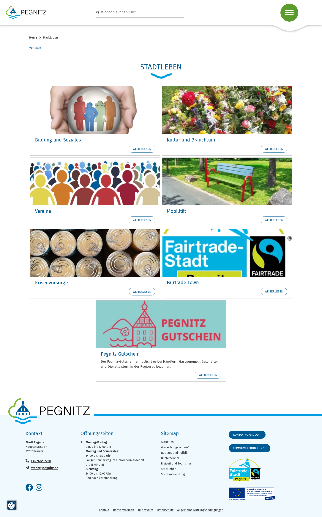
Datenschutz (165, 510)
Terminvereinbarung (248, 448)
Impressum (145, 510)
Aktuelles (167, 442)
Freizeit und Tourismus (176, 463)
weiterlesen (142, 149)
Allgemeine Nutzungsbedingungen (200, 510)
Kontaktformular (246, 434)
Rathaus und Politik (174, 452)
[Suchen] (97, 12)
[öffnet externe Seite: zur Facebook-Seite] (29, 487)
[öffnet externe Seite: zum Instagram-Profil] (39, 487)
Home (33, 37)
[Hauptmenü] (289, 13)
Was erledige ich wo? (175, 447)
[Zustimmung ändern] (11, 505)
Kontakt (104, 510)
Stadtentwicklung (173, 474)
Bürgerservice (170, 458)
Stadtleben (168, 469)
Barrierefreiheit (123, 510)
